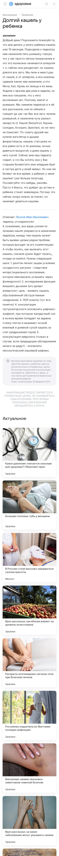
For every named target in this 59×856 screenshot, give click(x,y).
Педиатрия (27, 14)
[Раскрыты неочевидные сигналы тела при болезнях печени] (29, 662)
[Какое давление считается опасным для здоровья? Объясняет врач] (29, 452)
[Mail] (11, 4)
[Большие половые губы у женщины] (29, 505)
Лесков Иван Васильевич (32, 217)
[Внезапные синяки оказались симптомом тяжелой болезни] (29, 768)
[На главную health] (22, 4)
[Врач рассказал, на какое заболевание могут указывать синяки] (29, 820)
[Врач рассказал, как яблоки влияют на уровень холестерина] (29, 610)
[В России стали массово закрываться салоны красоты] (29, 557)
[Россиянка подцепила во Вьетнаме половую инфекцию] (29, 715)
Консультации (10, 14)
